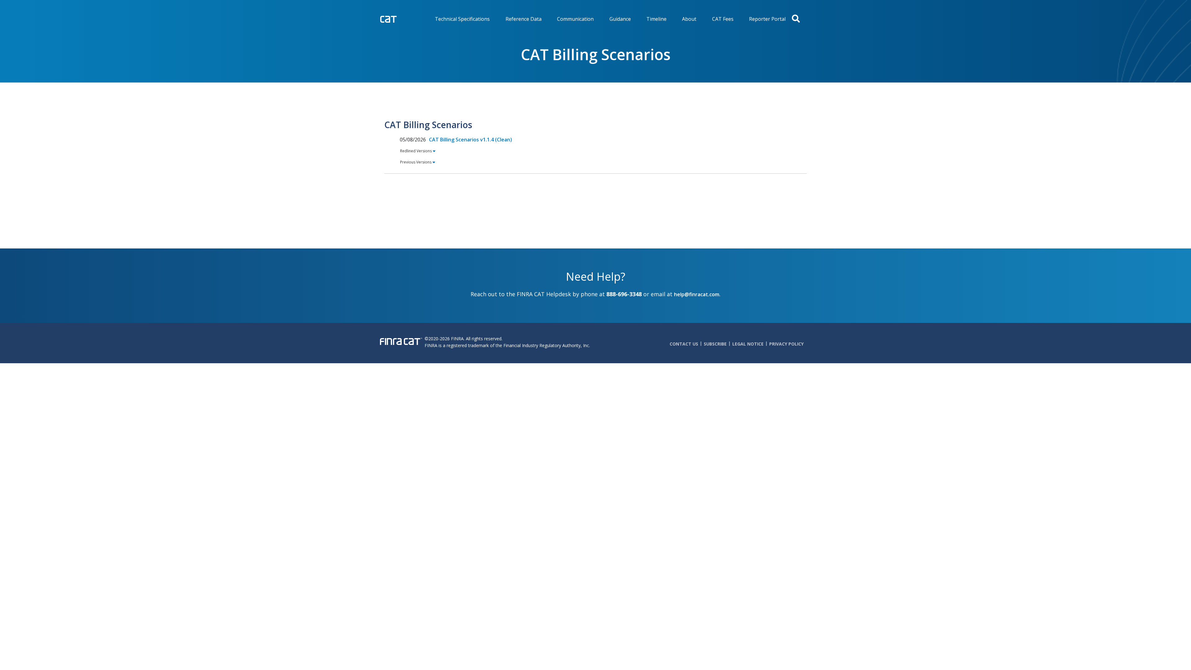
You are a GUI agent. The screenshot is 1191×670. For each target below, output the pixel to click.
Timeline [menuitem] (656, 19)
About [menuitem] (689, 19)
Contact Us (684, 344)
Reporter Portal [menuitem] (767, 19)
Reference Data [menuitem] (524, 19)
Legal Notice (748, 344)
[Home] (401, 18)
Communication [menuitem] (575, 19)
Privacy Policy (786, 344)
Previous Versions (415, 162)
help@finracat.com (696, 294)
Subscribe (715, 344)
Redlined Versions (416, 151)
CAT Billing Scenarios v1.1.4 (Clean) (470, 139)
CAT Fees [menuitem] (723, 19)
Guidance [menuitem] (620, 19)
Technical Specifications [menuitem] (462, 19)
